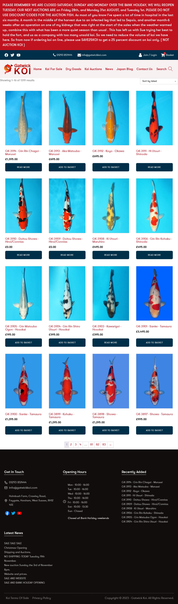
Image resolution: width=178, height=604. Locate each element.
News (109, 69)
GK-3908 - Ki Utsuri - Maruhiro (139, 508)
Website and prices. (15, 574)
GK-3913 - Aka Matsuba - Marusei (141, 486)
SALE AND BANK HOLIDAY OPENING (24, 582)
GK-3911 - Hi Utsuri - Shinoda (138, 495)
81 (91, 444)
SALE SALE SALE (13, 543)
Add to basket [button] (67, 167)
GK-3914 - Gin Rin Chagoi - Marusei (142, 482)
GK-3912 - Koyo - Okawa (135, 491)
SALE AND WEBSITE (15, 578)
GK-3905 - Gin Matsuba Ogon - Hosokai (145, 517)
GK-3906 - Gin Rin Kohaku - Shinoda (142, 513)
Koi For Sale (53, 69)
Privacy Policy (41, 598)
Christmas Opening (15, 548)
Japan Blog (124, 69)
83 (104, 444)
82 (97, 444)
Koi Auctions (93, 69)
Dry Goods (73, 69)
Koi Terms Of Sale (17, 598)
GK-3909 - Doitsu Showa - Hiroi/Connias (145, 504)
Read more (23, 167)
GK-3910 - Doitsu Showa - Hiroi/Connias (145, 499)
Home (38, 69)
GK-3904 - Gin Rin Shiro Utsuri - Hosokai (145, 521)
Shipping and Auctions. (17, 552)
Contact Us (144, 69)
